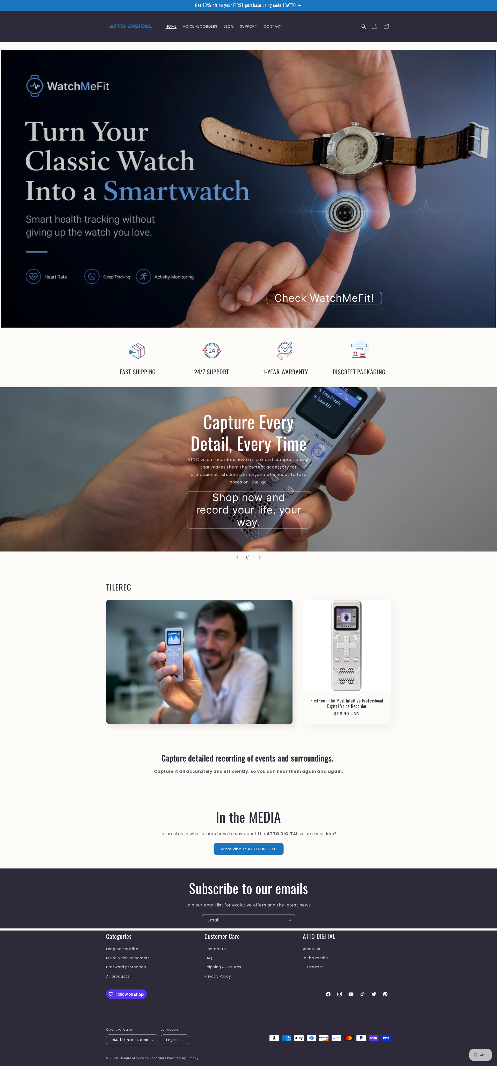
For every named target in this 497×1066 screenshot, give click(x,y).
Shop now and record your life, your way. (248, 509)
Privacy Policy (217, 976)
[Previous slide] (237, 557)
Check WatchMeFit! (324, 298)
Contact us (215, 948)
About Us (311, 948)
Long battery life (122, 948)
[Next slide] (260, 557)
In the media (315, 958)
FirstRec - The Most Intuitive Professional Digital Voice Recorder (346, 703)
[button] (363, 26)
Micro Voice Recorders (128, 958)
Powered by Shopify (183, 1058)
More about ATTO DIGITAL (248, 848)
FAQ (208, 958)
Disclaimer (313, 967)
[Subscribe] (289, 920)
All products (117, 976)
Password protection (126, 967)
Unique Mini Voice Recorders (143, 1058)
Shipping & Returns (222, 967)
